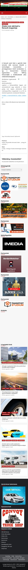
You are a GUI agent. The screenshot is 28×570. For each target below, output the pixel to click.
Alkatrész (4, 412)
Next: (14, 148)
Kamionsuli (4, 540)
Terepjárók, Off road (6, 546)
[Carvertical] (14, 495)
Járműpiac (8, 440)
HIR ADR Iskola (5, 532)
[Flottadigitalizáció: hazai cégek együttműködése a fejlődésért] (14, 381)
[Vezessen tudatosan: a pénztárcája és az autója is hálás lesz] (14, 407)
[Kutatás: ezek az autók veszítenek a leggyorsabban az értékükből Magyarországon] (14, 433)
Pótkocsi (3, 542)
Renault (21, 22)
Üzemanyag (6, 559)
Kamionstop (4, 538)
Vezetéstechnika (6, 414)
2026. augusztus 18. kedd (8, 447)
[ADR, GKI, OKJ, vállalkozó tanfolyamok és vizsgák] (10, 179)
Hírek (4, 22)
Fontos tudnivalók (7, 558)
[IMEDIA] (14, 243)
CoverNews (19, 566)
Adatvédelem (21, 559)
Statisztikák (14, 440)
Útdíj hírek (4, 548)
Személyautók (14, 412)
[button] (2, 12)
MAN (15, 362)
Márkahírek (20, 362)
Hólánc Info (4, 536)
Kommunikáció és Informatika (12, 22)
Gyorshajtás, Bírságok (18, 558)
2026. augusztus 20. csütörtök (8, 395)
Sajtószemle (5, 24)
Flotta (4, 388)
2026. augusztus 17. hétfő (8, 474)
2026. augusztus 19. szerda (8, 421)
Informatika (7, 136)
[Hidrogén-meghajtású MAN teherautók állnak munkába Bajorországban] (14, 355)
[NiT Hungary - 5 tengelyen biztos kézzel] (14, 286)
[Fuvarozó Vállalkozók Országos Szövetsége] (22, 186)
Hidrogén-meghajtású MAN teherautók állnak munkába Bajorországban (14, 366)
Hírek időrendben (5, 534)
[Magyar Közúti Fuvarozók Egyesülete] (5, 186)
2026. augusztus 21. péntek (8, 369)
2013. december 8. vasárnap (8, 30)
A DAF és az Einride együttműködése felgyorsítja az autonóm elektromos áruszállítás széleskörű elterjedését (11, 471)
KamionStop (18, 556)
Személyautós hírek (6, 544)
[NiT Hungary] (14, 186)
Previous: (14, 142)
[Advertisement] (14, 47)
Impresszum (13, 559)
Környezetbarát (9, 362)
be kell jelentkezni (19, 161)
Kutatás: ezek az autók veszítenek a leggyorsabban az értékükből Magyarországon (14, 444)
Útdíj (12, 556)
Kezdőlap (7, 556)
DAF (3, 466)
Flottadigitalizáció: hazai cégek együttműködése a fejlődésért (10, 392)
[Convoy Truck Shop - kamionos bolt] (6, 194)
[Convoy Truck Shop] (12, 518)
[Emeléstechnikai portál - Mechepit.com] (14, 210)
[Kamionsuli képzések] (12, 228)
